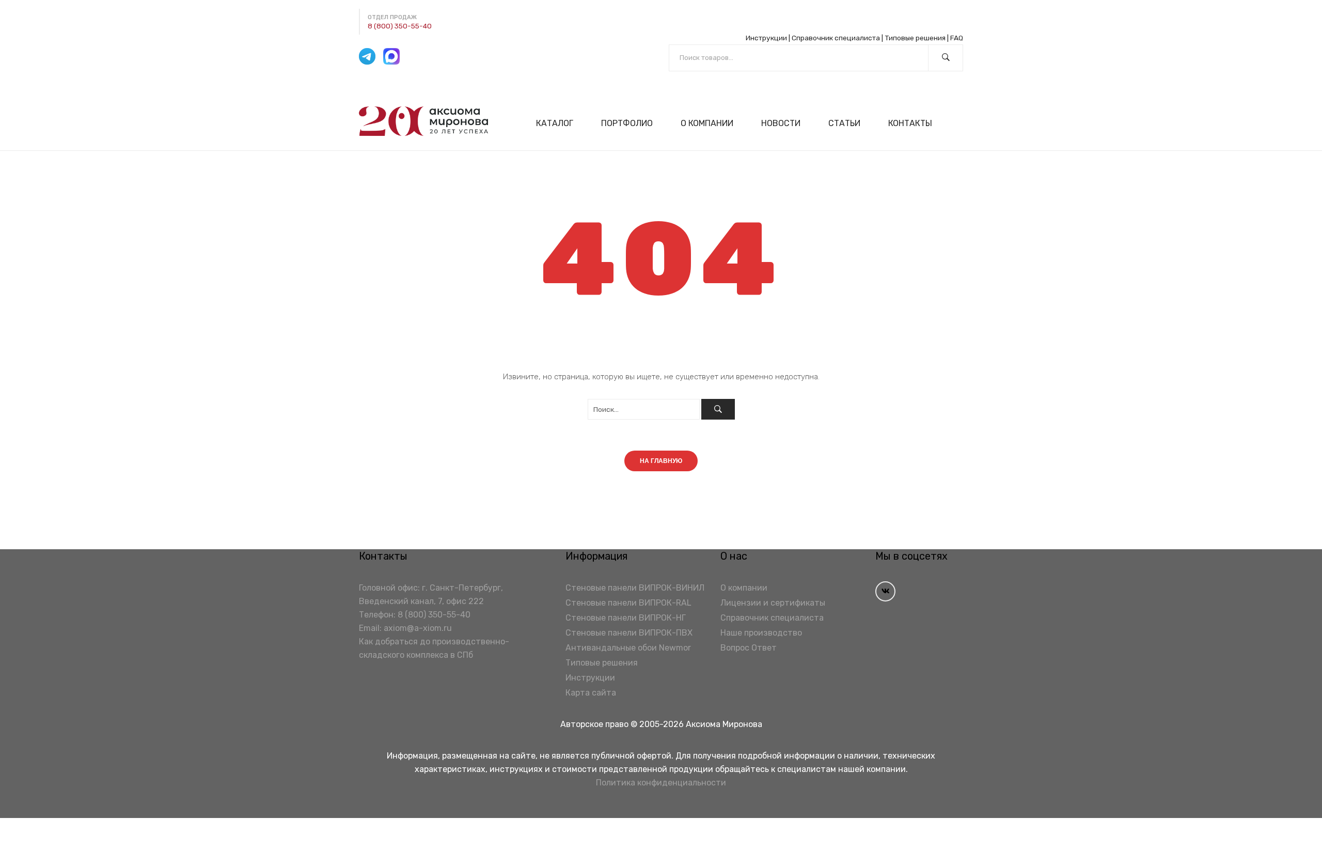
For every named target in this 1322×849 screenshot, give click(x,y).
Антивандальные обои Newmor (628, 648)
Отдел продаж (392, 17)
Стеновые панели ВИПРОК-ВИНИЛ (634, 588)
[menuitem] (559, 123)
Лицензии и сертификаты (772, 603)
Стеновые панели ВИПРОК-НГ (625, 618)
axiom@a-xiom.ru (418, 628)
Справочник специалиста (836, 38)
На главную (661, 461)
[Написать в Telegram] (367, 56)
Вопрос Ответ (748, 648)
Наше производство (761, 633)
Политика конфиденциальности (661, 783)
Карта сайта (590, 693)
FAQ (956, 38)
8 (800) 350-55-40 (400, 26)
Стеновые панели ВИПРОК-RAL (628, 603)
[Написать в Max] (391, 56)
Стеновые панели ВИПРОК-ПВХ (629, 633)
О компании (743, 588)
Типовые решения (915, 38)
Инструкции (766, 38)
